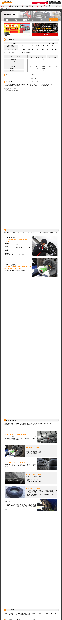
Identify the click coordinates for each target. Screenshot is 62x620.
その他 (59, 6)
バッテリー (33, 6)
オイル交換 (18, 6)
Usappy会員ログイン (54, 3)
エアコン (40, 6)
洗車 (12, 6)
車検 (46, 6)
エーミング (52, 6)
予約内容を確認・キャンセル (39, 3)
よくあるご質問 (50, 1)
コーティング (5, 6)
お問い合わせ (58, 1)
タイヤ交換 (26, 6)
